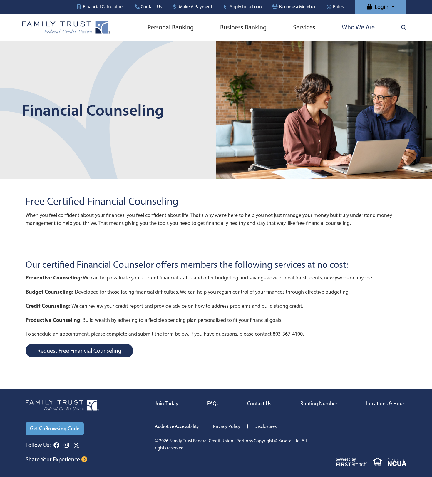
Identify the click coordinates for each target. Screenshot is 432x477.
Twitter (76, 445)
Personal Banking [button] (171, 27)
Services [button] (304, 27)
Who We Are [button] (358, 27)
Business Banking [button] (243, 27)
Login (382, 6)
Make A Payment (195, 6)
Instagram (66, 445)
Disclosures (265, 426)
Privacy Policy (226, 426)
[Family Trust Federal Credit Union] (66, 27)
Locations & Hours (386, 403)
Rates (338, 6)
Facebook (56, 445)
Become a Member (297, 6)
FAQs (212, 403)
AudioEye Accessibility (177, 426)
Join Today (166, 403)
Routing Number (318, 403)
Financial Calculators (103, 6)
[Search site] (403, 27)
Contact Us (151, 6)
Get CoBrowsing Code (54, 428)
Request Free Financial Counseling (79, 350)
